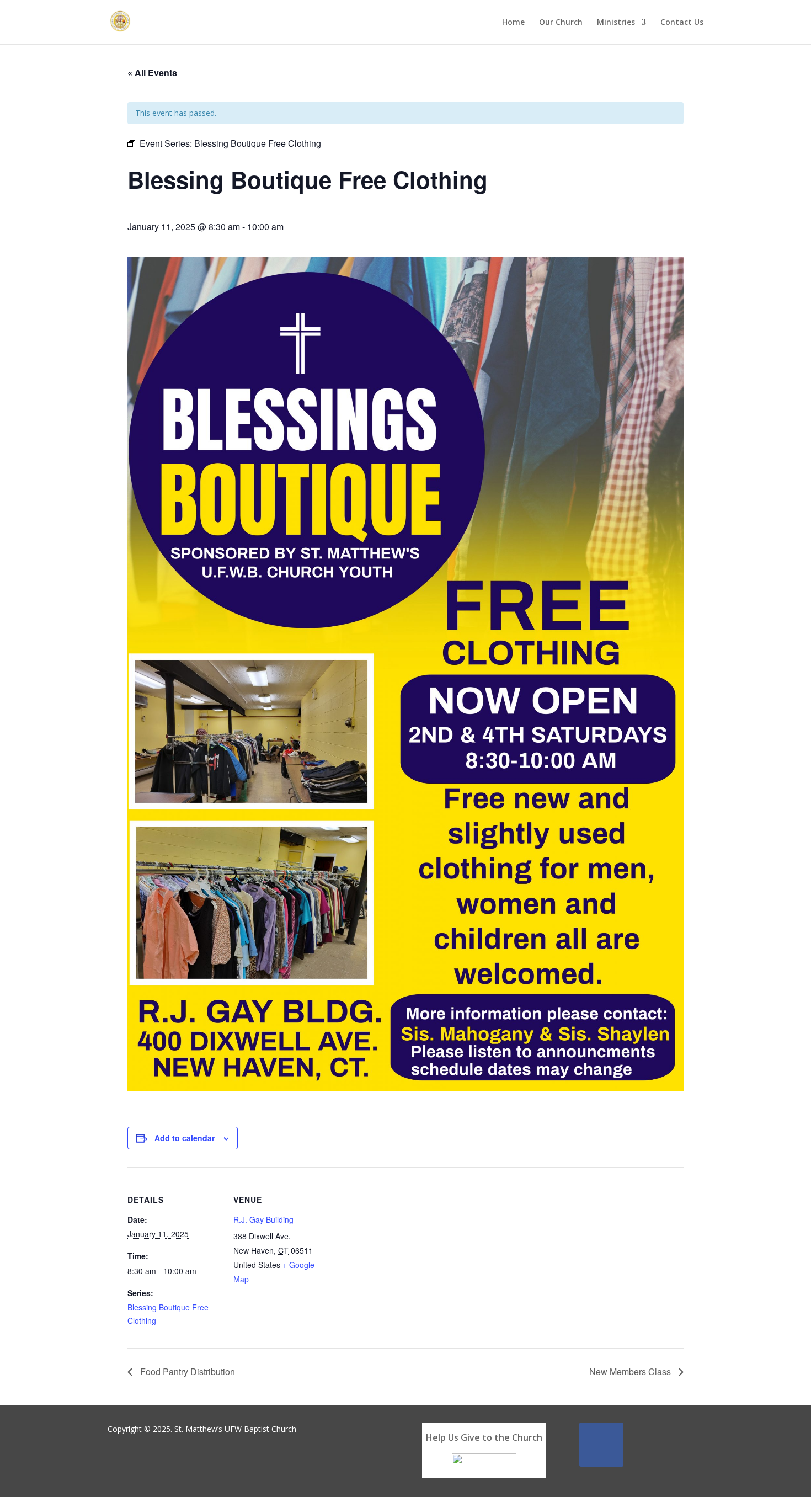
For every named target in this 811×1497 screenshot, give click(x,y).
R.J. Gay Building (263, 1219)
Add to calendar (184, 1137)
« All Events (152, 72)
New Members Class (631, 1371)
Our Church (561, 22)
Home (513, 22)
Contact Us (681, 22)
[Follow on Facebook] (601, 1445)
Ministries (616, 22)
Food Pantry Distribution (186, 1371)
